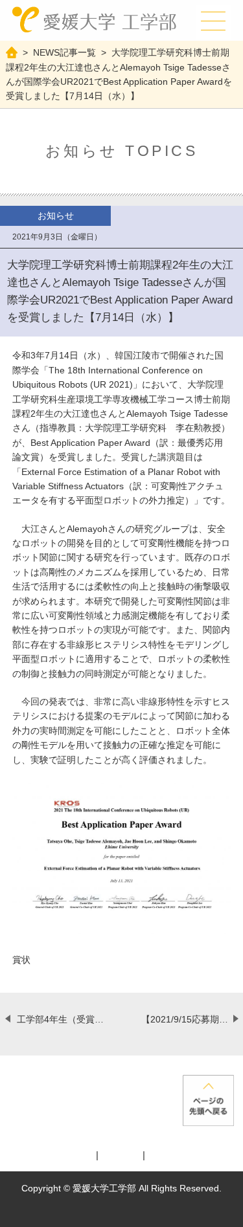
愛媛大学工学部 (94, 20)
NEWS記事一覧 (64, 52)
